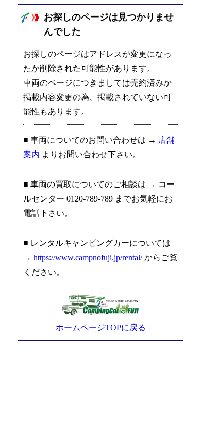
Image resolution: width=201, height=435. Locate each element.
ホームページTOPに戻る (101, 327)
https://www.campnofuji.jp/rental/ (88, 257)
